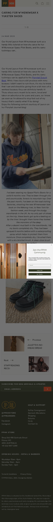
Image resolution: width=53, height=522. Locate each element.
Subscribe (40, 270)
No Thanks (40, 274)
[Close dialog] (51, 245)
